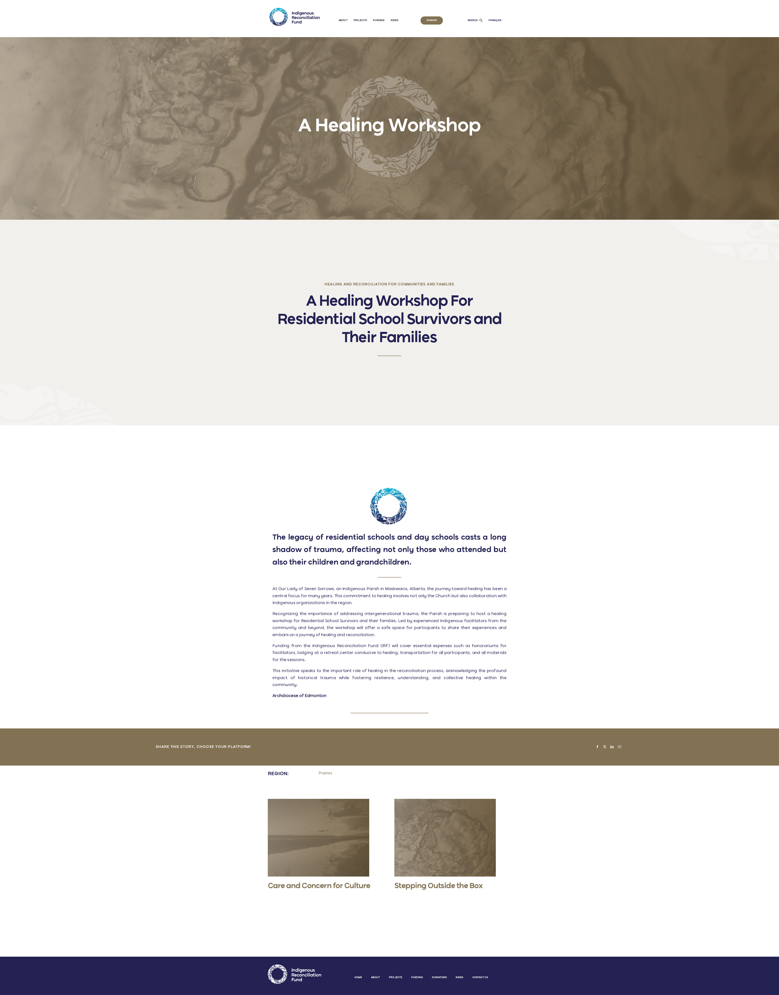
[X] (604, 747)
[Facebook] (597, 747)
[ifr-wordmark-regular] (294, 10)
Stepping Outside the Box (438, 886)
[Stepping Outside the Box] (445, 801)
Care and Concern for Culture (319, 886)
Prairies (325, 773)
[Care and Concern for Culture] (318, 801)
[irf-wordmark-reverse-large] (294, 966)
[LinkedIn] (612, 747)
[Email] (619, 747)
